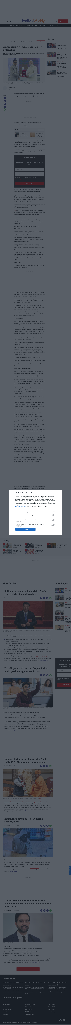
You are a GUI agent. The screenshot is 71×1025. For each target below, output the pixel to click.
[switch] (52, 515)
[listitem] (35, 512)
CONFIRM (25, 529)
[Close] (59, 493)
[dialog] (35, 512)
